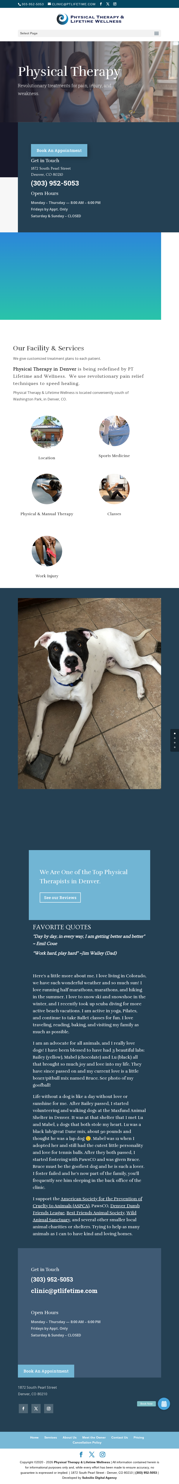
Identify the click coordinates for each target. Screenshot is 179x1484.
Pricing (139, 1437)
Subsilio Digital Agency (99, 1477)
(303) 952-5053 (146, 1472)
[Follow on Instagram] (48, 1408)
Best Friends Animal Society (96, 1213)
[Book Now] (164, 1404)
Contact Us (119, 1437)
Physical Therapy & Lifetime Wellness (82, 1462)
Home (34, 1437)
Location (46, 458)
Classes (114, 513)
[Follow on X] (36, 1408)
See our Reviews (60, 897)
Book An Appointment (59, 150)
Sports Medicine (114, 455)
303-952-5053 (33, 4)
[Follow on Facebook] (23, 1408)
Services (50, 1437)
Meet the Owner (94, 1437)
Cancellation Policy (87, 1442)
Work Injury (47, 576)
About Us (70, 1437)
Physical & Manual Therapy (47, 513)
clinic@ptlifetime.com (64, 1291)
